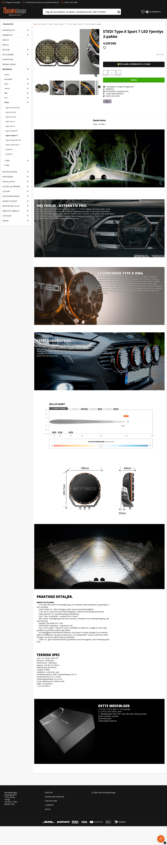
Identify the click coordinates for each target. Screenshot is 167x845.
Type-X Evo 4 (10, 126)
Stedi (6, 102)
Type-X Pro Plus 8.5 (13, 108)
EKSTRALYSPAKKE (9, 172)
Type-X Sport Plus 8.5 (13, 140)
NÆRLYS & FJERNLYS (10, 211)
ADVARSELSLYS (8, 30)
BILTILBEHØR (8, 54)
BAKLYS (5, 45)
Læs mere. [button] (160, 54)
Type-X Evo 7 (10, 121)
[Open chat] (161, 839)
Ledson (7, 88)
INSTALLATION (8, 181)
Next (99, 87)
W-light (6, 165)
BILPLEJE (6, 49)
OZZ (5, 98)
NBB (5, 93)
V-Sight (6, 160)
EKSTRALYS (7, 69)
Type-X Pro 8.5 (11, 112)
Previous (36, 87)
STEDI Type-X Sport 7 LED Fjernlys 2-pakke (84, 24)
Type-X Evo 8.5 (11, 117)
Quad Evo (9, 154)
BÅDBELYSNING (9, 64)
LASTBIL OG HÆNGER (11, 186)
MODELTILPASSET (9, 201)
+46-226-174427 (10, 802)
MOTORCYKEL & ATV (11, 206)
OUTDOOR (6, 216)
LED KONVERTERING (10, 196)
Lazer (6, 84)
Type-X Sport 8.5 (11, 131)
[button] (143, 11)
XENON (5, 220)
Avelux (6, 74)
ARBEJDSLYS (7, 35)
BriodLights (8, 79)
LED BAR (6, 191)
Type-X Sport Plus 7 (13, 145)
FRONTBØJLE (7, 177)
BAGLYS (5, 40)
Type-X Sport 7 (12, 135)
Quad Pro (9, 149)
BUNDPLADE (7, 59)
